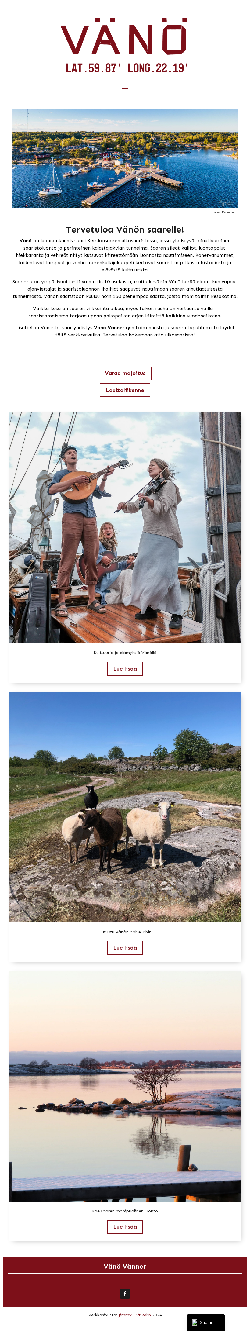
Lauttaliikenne (125, 390)
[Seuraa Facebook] (125, 1294)
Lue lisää (125, 668)
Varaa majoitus (125, 373)
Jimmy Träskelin (135, 1315)
